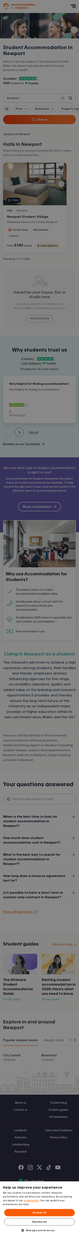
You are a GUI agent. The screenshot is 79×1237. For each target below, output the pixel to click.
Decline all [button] (39, 1222)
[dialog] (39, 1209)
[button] (39, 1230)
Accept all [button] (39, 1212)
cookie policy (31, 1200)
